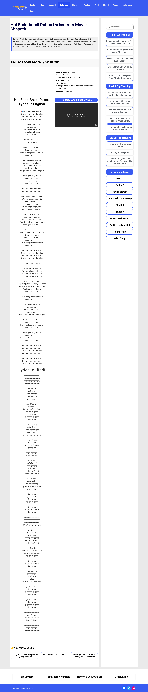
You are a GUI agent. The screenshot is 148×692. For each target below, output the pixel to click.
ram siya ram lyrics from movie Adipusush (119, 111)
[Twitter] (129, 688)
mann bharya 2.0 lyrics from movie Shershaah (120, 50)
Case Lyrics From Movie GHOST (54, 654)
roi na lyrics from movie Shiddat (120, 145)
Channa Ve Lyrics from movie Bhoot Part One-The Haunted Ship (120, 161)
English (33, 5)
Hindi (42, 5)
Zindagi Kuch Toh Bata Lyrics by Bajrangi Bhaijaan (24, 655)
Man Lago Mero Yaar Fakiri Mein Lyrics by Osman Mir (84, 655)
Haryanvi (76, 5)
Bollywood (64, 5)
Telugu (116, 5)
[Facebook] (124, 688)
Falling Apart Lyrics (120, 152)
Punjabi (87, 5)
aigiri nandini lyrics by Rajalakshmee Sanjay (120, 119)
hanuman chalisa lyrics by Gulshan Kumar (120, 128)
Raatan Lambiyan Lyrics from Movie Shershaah (120, 76)
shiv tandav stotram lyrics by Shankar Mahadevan (120, 93)
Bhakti (106, 5)
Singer (32, 11)
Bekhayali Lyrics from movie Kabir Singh (120, 59)
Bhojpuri (52, 5)
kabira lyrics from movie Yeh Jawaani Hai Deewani (119, 42)
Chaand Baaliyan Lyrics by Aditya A (120, 68)
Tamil (97, 5)
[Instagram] (133, 688)
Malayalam (127, 5)
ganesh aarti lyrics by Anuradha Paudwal (120, 102)
